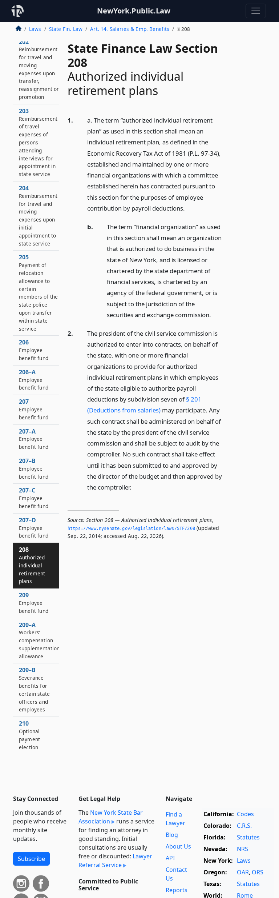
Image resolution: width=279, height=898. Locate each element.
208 (32, 565)
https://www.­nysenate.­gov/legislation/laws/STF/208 (131, 528)
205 (38, 292)
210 (29, 734)
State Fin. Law (65, 28)
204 (38, 215)
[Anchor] (189, 208)
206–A (33, 379)
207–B (33, 468)
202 (39, 69)
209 (33, 602)
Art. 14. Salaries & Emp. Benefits (129, 28)
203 (38, 142)
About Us (178, 846)
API (170, 858)
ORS (257, 872)
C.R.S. (244, 826)
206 (33, 350)
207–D (33, 527)
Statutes (248, 837)
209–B (34, 689)
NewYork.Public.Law (133, 11)
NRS (242, 849)
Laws (35, 28)
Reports (176, 890)
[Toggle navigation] (256, 11)
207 (33, 409)
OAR (243, 872)
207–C (33, 498)
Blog (172, 835)
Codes (245, 814)
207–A (33, 439)
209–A (39, 640)
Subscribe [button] (31, 859)
